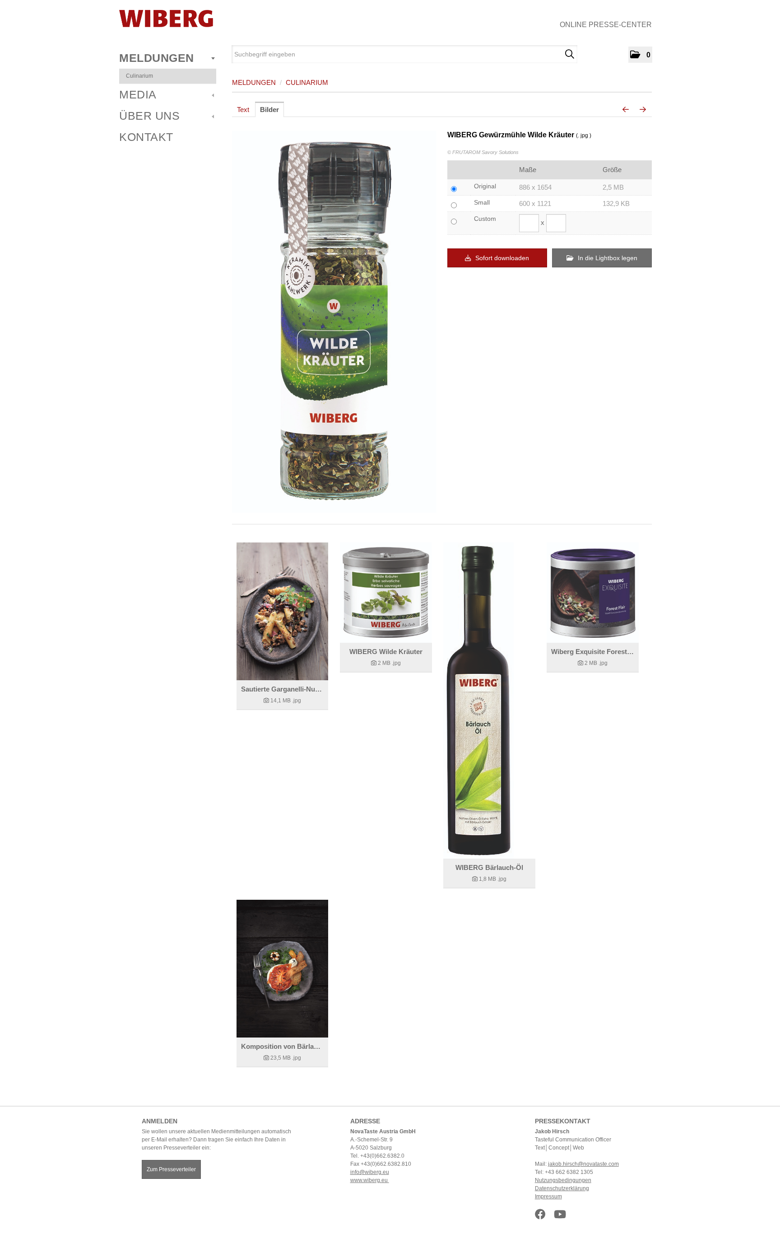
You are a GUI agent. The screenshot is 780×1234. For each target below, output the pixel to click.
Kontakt (146, 137)
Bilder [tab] (269, 109)
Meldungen (156, 57)
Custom (485, 218)
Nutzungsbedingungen (563, 1180)
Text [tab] (243, 109)
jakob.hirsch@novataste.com (583, 1164)
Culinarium (139, 76)
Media (138, 94)
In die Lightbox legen (606, 258)
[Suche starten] (569, 54)
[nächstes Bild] (643, 110)
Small (482, 202)
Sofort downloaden (501, 258)
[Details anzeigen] (282, 611)
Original (485, 186)
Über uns (149, 115)
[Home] (166, 18)
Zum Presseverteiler (171, 1169)
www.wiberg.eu (369, 1180)
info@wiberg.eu (369, 1172)
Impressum (548, 1196)
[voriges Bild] (626, 110)
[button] (640, 55)
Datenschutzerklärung (562, 1188)
